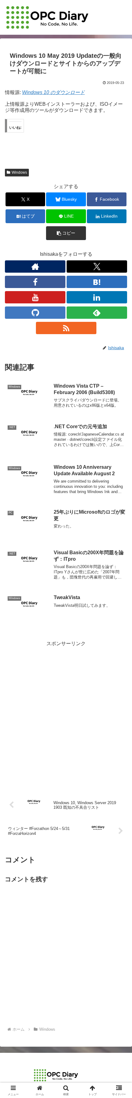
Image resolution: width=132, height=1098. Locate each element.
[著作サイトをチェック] (35, 266)
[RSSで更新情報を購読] (66, 328)
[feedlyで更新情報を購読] (97, 312)
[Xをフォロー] (97, 266)
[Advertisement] (66, 714)
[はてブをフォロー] (97, 282)
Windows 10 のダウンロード (53, 92)
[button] (66, 233)
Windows (19, 172)
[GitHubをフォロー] (35, 312)
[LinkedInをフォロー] (97, 297)
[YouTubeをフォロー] (35, 297)
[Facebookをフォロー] (35, 282)
